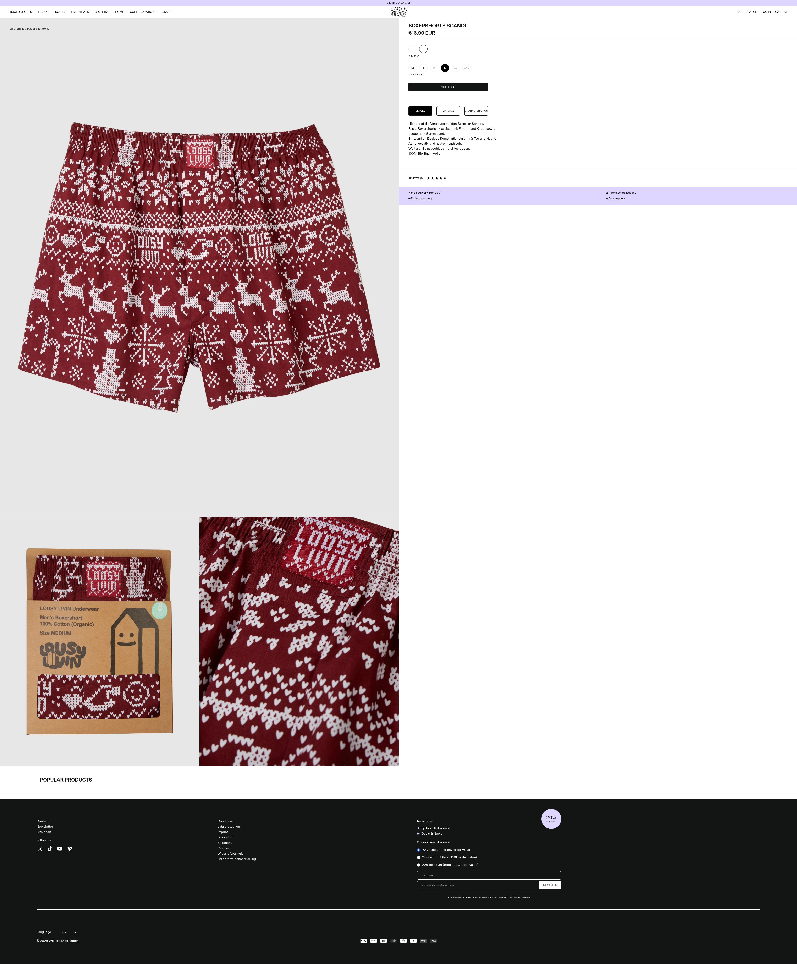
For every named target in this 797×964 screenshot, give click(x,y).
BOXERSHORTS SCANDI (38, 29)
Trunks (43, 12)
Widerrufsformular (231, 853)
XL (455, 68)
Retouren (224, 848)
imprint (223, 832)
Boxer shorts (21, 12)
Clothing (102, 12)
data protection (229, 826)
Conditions (226, 821)
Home (119, 12)
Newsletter (45, 826)
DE (739, 12)
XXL (466, 68)
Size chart (44, 832)
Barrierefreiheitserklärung (237, 859)
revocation (225, 837)
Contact (42, 821)
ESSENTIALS (80, 12)
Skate (166, 12)
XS (412, 68)
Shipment (225, 843)
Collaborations (143, 12)
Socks (60, 12)
